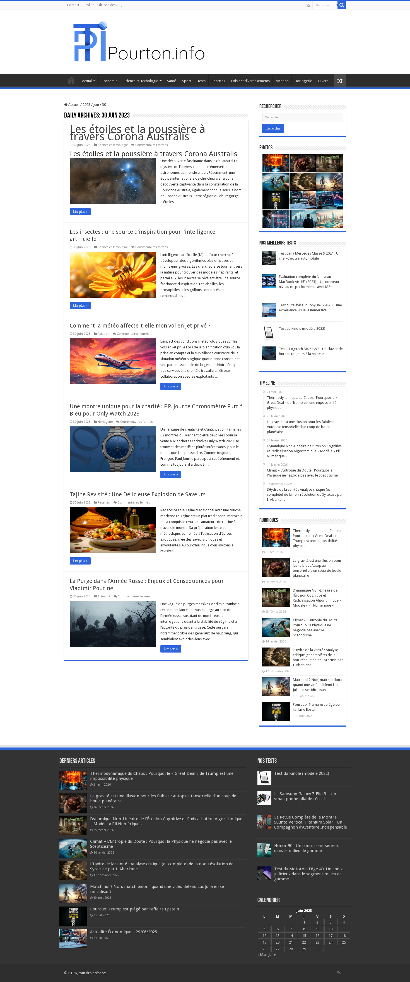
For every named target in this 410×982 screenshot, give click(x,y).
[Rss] (308, 5)
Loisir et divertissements (250, 81)
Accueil (71, 80)
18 (344, 936)
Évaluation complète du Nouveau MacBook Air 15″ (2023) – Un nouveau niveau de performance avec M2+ (309, 282)
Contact (73, 5)
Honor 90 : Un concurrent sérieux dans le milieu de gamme (306, 848)
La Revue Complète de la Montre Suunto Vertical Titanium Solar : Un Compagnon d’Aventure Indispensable (310, 822)
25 (344, 942)
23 (317, 942)
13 (277, 936)
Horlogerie (303, 81)
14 (291, 936)
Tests (201, 81)
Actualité (89, 81)
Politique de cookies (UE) (103, 5)
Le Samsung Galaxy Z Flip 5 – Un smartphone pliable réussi (305, 796)
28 (291, 949)
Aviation (282, 81)
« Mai (261, 954)
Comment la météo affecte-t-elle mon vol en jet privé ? (140, 325)
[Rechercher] (341, 5)
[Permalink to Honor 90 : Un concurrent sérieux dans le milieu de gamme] (264, 850)
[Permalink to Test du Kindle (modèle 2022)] (269, 333)
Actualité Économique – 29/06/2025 (123, 931)
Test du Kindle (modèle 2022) (302, 328)
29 (304, 949)
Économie (109, 81)
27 (277, 949)
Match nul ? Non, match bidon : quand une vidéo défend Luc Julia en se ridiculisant (317, 685)
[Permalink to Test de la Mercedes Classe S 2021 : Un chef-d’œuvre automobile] (269, 258)
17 (330, 936)
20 (277, 942)
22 (304, 942)
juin (96, 104)
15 (304, 936)
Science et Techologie (141, 81)
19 (264, 942)
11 (344, 929)
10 (330, 929)
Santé (171, 81)
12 (264, 936)
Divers (323, 81)
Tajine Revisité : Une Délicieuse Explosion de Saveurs (138, 494)
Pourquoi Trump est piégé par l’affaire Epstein (134, 909)
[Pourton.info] (138, 41)
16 (317, 936)
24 (330, 942)
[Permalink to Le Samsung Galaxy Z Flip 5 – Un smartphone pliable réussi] (264, 798)
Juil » (272, 954)
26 (264, 949)
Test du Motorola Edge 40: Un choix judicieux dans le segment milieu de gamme (308, 873)
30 (317, 949)
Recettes (218, 81)
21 (291, 942)
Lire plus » (80, 212)
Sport (186, 81)
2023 (86, 104)
